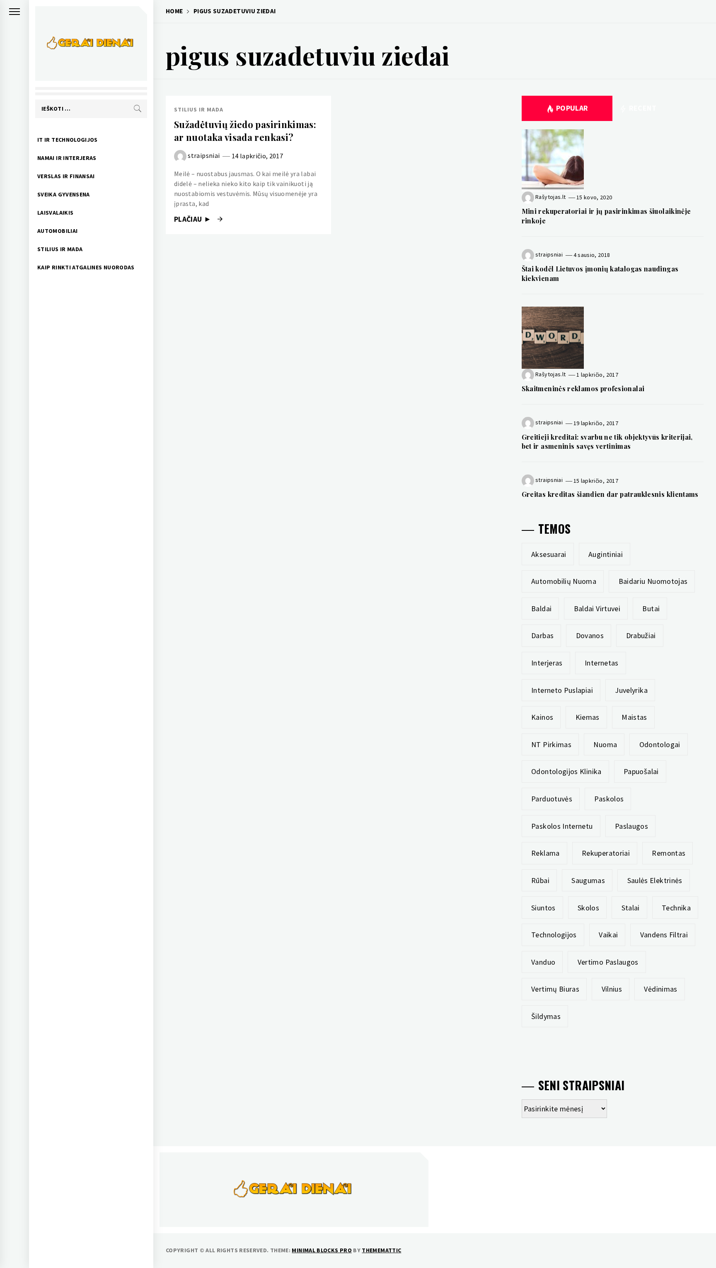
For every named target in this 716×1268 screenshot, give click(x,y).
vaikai (608, 934)
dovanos (590, 635)
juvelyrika (631, 690)
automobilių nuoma (563, 581)
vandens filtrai (664, 934)
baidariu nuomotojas (653, 581)
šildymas (546, 1016)
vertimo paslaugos (608, 962)
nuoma (605, 744)
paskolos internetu (562, 826)
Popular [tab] (572, 108)
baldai (541, 608)
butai (651, 608)
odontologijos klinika (566, 771)
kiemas (588, 717)
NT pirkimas (551, 744)
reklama (545, 853)
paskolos (609, 798)
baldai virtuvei (597, 608)
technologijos (554, 934)
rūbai (540, 880)
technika (676, 907)
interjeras (547, 663)
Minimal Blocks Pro (321, 1250)
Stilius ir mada (59, 249)
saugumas (588, 880)
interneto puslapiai (562, 690)
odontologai (659, 744)
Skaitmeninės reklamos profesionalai (583, 388)
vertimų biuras (555, 989)
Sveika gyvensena (63, 194)
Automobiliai (57, 231)
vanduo (543, 962)
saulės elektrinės (654, 880)
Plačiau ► (193, 219)
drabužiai (641, 635)
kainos (542, 717)
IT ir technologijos (67, 139)
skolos (588, 907)
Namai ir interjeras (67, 158)
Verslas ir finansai (66, 176)
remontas (668, 853)
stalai (631, 907)
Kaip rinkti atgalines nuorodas (86, 267)
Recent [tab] (641, 108)
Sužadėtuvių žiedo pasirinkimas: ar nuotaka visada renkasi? (245, 130)
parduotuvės (551, 798)
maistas (634, 717)
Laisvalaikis (55, 212)
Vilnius (612, 989)
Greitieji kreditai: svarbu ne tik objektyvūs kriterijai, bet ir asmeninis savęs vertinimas (607, 441)
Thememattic (381, 1250)
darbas (542, 635)
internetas (602, 663)
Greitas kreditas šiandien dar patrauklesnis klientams (610, 494)
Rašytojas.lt (550, 197)
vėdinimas (660, 989)
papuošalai (641, 771)
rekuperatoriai (606, 853)
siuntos (543, 907)
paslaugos (631, 826)
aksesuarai (548, 554)
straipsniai (204, 155)
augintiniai (605, 554)
